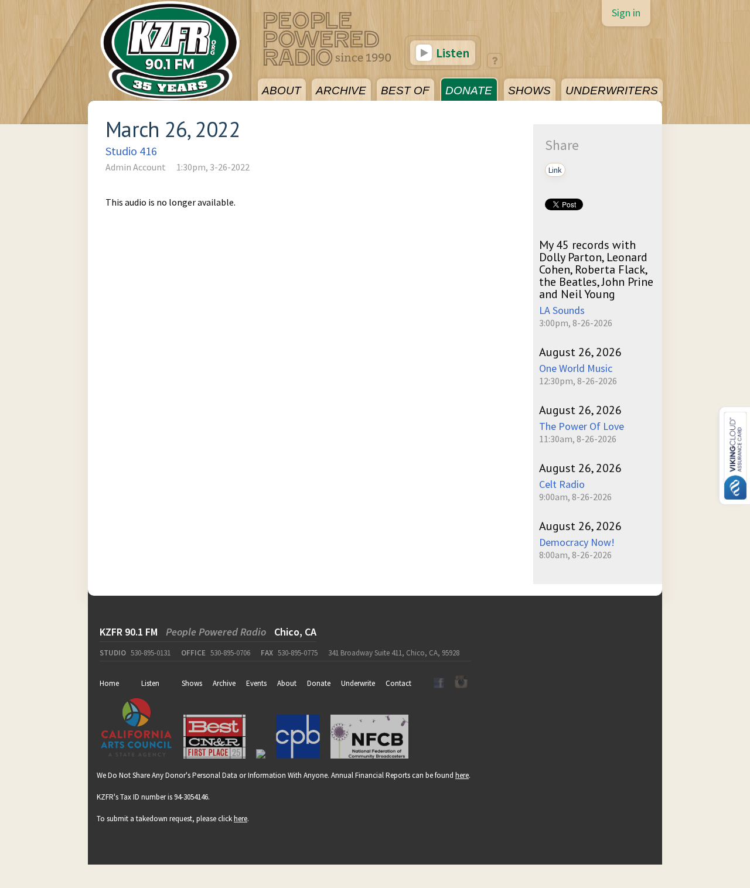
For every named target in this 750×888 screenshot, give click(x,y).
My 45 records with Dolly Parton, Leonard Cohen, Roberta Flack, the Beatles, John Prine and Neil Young (596, 269)
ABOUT (281, 90)
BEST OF (405, 90)
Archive (224, 683)
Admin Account (135, 167)
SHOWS (529, 90)
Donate (318, 683)
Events (256, 683)
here (462, 775)
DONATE (468, 90)
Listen (451, 53)
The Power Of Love (581, 426)
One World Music (575, 368)
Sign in (626, 12)
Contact (398, 683)
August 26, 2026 (580, 352)
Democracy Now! (577, 542)
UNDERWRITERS (611, 90)
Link (555, 170)
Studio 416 (131, 151)
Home (109, 683)
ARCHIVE (341, 90)
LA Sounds (562, 310)
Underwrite (358, 683)
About (286, 683)
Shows (192, 683)
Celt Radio (562, 484)
